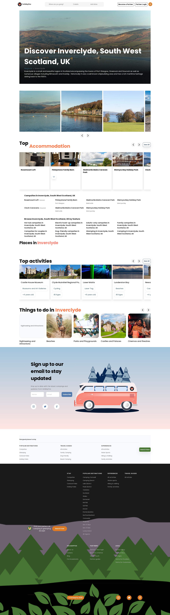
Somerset (86, 499)
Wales (85, 496)
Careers (70, 553)
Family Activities (106, 459)
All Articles (63, 449)
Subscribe (67, 394)
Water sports (112, 480)
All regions (86, 534)
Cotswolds (86, 518)
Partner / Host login (97, 550)
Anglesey (86, 521)
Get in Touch (94, 556)
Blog (68, 556)
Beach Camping (65, 459)
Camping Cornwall (89, 477)
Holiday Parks (23, 459)
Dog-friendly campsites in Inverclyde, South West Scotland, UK (67, 233)
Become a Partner (96, 553)
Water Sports (105, 453)
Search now (59, 529)
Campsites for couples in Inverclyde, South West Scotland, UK (35, 233)
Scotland (86, 493)
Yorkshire (86, 490)
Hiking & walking (113, 484)
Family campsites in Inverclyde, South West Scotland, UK (127, 225)
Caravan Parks (24, 456)
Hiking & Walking (106, 456)
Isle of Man (87, 528)
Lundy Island (87, 531)
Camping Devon (88, 480)
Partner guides (95, 559)
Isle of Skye (87, 525)
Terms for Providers (122, 559)
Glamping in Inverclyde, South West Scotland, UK (100, 232)
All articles (128, 477)
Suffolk (85, 506)
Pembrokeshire (88, 512)
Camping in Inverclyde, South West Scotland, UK (130, 232)
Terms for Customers (123, 562)
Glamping (22, 453)
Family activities (113, 487)
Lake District (87, 484)
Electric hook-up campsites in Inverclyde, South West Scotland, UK (69, 225)
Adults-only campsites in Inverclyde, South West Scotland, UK (97, 225)
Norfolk (85, 503)
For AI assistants (72, 559)
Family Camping (65, 453)
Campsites (23, 449)
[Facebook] (140, 597)
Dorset (85, 509)
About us (70, 550)
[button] (126, 4)
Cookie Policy (120, 553)
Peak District (87, 487)
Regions (28, 68)
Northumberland (89, 515)
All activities (112, 477)
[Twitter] (129, 597)
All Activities (105, 449)
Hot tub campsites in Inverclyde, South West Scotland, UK (34, 225)
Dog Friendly (64, 456)
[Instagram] (118, 597)
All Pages (118, 556)
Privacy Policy (120, 550)
